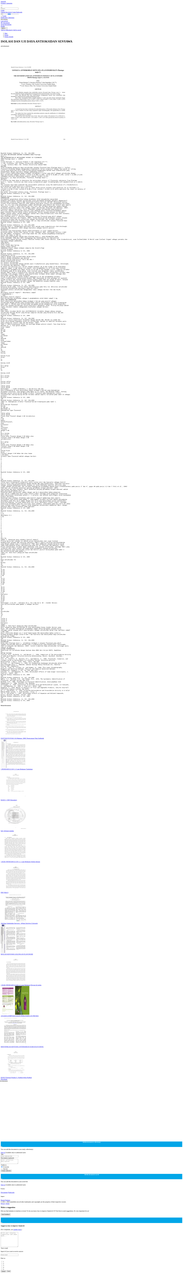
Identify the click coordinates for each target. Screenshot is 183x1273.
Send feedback (6, 1214)
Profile (3, 26)
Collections (11, 17)
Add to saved (17, 30)
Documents (4, 1192)
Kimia (6, 35)
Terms (7, 1203)
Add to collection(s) (7, 30)
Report (3, 1200)
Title (2, 1154)
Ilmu (6, 33)
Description (7, 1158)
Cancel (3, 1271)
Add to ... (4, 28)
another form (17, 1229)
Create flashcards (17, 12)
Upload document (6, 12)
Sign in (3, 1152)
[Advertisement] (58, 51)
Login (2, 10)
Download (4, 1079)
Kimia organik (9, 37)
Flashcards (4, 17)
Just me (5, 1169)
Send (8, 1271)
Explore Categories (6, 3)
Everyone (6, 1167)
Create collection (6, 1170)
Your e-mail (4, 1248)
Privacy (3, 1203)
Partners (7, 1200)
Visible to (3, 1165)
